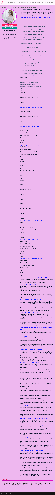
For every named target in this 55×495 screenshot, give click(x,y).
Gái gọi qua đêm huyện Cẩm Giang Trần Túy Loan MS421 (33, 39)
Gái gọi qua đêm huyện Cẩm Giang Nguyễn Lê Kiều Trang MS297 (34, 31)
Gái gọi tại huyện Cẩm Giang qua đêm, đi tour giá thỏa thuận (31, 23)
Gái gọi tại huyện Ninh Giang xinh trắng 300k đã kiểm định (30, 88)
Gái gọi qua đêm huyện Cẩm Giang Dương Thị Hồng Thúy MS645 (34, 37)
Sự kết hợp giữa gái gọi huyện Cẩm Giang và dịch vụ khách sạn (34, 71)
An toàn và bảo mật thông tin (29, 65)
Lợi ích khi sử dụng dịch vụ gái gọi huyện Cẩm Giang (32, 49)
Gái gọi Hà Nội (10, 2)
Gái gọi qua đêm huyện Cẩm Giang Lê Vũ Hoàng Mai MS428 (33, 32)
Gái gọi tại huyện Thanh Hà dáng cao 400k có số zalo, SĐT (30, 86)
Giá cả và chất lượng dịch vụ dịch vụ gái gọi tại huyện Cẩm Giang (34, 57)
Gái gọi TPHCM (23, 2)
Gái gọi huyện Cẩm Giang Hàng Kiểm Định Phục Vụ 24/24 (31, 43)
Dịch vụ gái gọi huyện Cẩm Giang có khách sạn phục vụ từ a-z (31, 67)
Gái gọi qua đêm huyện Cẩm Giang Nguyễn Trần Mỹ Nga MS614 (34, 26)
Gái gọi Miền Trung (30, 2)
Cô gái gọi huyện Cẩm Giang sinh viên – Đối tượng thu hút (33, 55)
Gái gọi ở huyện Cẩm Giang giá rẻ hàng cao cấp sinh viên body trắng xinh (33, 51)
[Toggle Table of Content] (21, 22)
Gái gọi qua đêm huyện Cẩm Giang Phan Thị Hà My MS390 (33, 34)
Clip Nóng (51, 2)
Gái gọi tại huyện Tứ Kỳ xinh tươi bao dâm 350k (29, 82)
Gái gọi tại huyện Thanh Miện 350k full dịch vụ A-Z (29, 84)
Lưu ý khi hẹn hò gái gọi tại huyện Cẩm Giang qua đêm (33, 63)
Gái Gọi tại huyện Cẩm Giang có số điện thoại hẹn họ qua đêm (31, 59)
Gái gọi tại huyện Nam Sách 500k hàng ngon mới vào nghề (30, 90)
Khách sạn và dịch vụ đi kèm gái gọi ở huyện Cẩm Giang (33, 70)
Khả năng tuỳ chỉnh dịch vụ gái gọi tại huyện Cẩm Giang (33, 73)
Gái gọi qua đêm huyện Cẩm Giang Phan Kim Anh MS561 (33, 29)
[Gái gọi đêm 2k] (4, 2)
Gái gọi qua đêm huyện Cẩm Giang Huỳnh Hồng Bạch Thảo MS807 (35, 40)
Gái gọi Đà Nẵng (17, 2)
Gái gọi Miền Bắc (45, 2)
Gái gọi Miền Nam (38, 2)
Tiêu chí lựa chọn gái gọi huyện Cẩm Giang (31, 45)
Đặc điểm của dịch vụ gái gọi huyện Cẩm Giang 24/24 (32, 47)
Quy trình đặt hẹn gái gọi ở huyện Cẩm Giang (31, 62)
